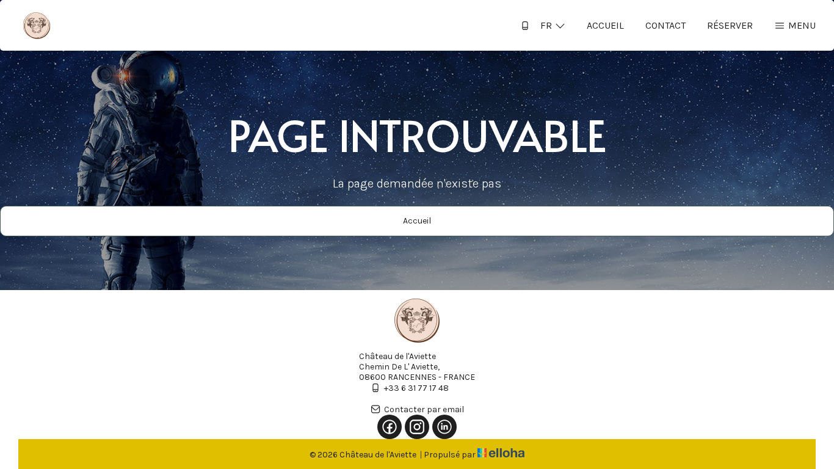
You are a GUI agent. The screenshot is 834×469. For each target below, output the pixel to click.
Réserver (730, 25)
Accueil (605, 25)
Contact (665, 25)
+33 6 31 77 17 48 (416, 388)
